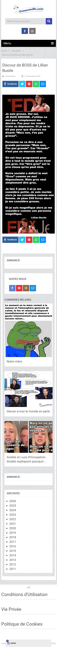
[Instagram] (26, 288)
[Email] (33, 288)
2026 (12, 501)
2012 (12, 564)
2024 (12, 510)
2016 (12, 546)
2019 (12, 533)
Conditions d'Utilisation (24, 594)
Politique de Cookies (21, 624)
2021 (12, 523)
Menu (7, 43)
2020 (12, 528)
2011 (12, 569)
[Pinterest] (19, 288)
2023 (12, 514)
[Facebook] (12, 288)
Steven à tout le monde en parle (28, 411)
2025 (12, 505)
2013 (12, 560)
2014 (12, 555)
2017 (12, 542)
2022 (12, 519)
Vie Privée (11, 609)
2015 (12, 551)
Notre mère (14, 361)
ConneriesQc (10, 76)
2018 (12, 537)
